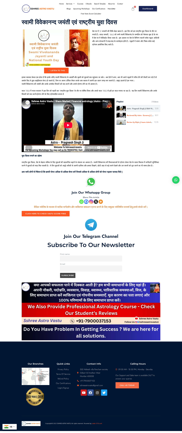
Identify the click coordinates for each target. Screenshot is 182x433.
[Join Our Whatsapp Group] (91, 182)
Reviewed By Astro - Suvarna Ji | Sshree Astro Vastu (147, 115)
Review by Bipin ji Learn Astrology (140, 122)
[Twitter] (104, 393)
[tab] (137, 108)
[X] (96, 202)
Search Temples (100, 3)
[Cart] (133, 8)
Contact (120, 3)
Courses (80, 3)
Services (69, 3)
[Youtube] (84, 393)
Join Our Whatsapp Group (91, 192)
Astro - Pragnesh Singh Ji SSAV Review (142, 108)
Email (62, 264)
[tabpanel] (68, 125)
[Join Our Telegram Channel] (91, 225)
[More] (101, 202)
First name (65, 254)
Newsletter (111, 8)
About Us (111, 3)
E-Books (89, 3)
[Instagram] (91, 202)
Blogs (69, 8)
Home (61, 3)
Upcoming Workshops (81, 8)
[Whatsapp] (81, 202)
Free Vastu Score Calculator (91, 13)
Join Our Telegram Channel (91, 236)
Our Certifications (98, 8)
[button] (176, 180)
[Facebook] (86, 202)
